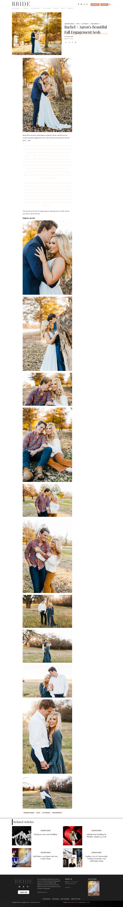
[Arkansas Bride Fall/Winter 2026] (94, 888)
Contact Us (67, 887)
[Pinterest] (84, 4)
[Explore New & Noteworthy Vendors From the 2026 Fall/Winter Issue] (72, 857)
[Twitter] (69, 42)
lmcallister (69, 36)
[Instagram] (81, 4)
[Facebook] (78, 4)
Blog (78, 23)
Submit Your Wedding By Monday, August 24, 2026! (96, 835)
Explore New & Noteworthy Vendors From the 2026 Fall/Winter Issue (97, 858)
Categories (85, 23)
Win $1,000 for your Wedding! (45, 834)
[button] (109, 4)
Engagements (95, 23)
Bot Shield (87, 902)
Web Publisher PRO (73, 902)
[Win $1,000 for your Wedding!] (21, 835)
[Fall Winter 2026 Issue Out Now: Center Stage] (21, 857)
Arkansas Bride (69, 23)
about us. (45, 892)
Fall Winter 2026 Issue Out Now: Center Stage (45, 857)
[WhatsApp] (75, 42)
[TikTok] (87, 4)
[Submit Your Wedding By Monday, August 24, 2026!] (72, 835)
